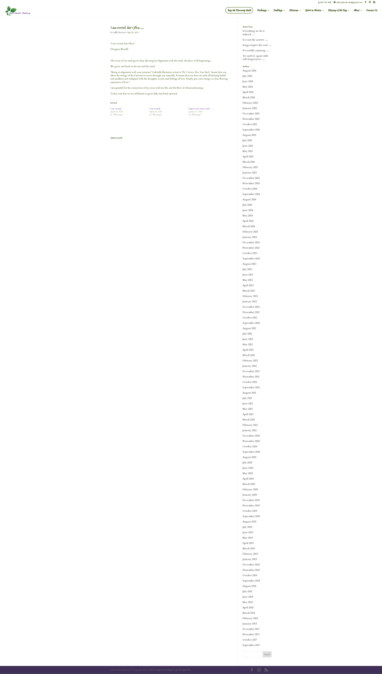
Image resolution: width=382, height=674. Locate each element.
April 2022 (248, 350)
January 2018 (249, 623)
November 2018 (251, 570)
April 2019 (248, 543)
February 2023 (250, 296)
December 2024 (251, 178)
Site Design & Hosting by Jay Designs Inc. (170, 669)
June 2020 (247, 468)
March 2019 (248, 548)
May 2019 (247, 537)
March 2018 (248, 613)
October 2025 (249, 124)
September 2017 (251, 645)
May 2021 (247, 409)
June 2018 (247, 597)
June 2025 (247, 146)
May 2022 (247, 344)
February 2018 (250, 618)
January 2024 (249, 237)
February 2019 (250, 554)
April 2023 (248, 285)
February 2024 (250, 231)
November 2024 (251, 183)
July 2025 (247, 140)
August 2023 (249, 264)
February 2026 (250, 103)
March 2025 (248, 162)
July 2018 (247, 591)
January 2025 (249, 172)
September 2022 (251, 323)
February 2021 (250, 425)
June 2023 (247, 274)
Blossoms (293, 10)
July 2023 (247, 269)
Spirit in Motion (313, 10)
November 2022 (251, 312)
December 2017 (251, 629)
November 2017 (251, 634)
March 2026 (248, 97)
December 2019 (251, 500)
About (356, 10)
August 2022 (249, 328)
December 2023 (251, 242)
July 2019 (247, 527)
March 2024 (248, 226)
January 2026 (249, 108)
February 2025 (250, 167)
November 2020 (251, 441)
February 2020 (250, 489)
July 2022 (247, 333)
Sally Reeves (119, 32)
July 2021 (247, 398)
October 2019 (249, 511)
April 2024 (248, 221)
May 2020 (247, 473)
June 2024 (247, 210)
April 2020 (248, 478)
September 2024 (251, 194)
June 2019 (247, 532)
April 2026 (248, 92)
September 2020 (251, 452)
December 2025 (251, 113)
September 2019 (251, 516)
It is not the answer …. (255, 39)
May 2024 (247, 215)
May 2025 (247, 151)
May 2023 (247, 280)
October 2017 (249, 639)
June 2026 (247, 81)
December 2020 (251, 435)
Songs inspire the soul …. (257, 45)
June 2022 (247, 339)
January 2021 (249, 430)
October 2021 (249, 382)
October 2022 (249, 317)
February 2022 (250, 360)
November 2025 (251, 119)
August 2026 (249, 70)
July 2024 (247, 205)
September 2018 (251, 580)
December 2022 (251, 307)
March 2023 (248, 290)
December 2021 (251, 371)
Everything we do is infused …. (253, 32)
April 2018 (248, 607)
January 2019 (249, 559)
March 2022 (248, 355)
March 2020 (248, 484)
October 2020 (249, 446)
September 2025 (251, 129)
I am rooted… (116, 108)
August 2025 (249, 135)
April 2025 (248, 156)
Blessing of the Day (337, 10)
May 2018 (247, 602)
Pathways (262, 10)
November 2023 (251, 248)
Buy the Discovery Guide (239, 10)
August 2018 (249, 586)
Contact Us (371, 10)
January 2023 (249, 301)
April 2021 (248, 414)
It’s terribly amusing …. (255, 50)
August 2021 (249, 392)
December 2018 (251, 564)
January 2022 (249, 366)
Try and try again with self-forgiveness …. (255, 57)
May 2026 (247, 86)
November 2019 (251, 505)
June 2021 (247, 403)
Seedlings (277, 10)
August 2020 (249, 457)
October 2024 (249, 188)
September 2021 (251, 387)
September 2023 (251, 258)
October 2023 (249, 253)
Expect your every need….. (201, 108)
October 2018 (249, 575)
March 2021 (248, 419)
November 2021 (251, 376)
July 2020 (247, 462)
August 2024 (249, 199)
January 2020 (249, 495)
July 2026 (247, 76)
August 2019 (249, 521)
